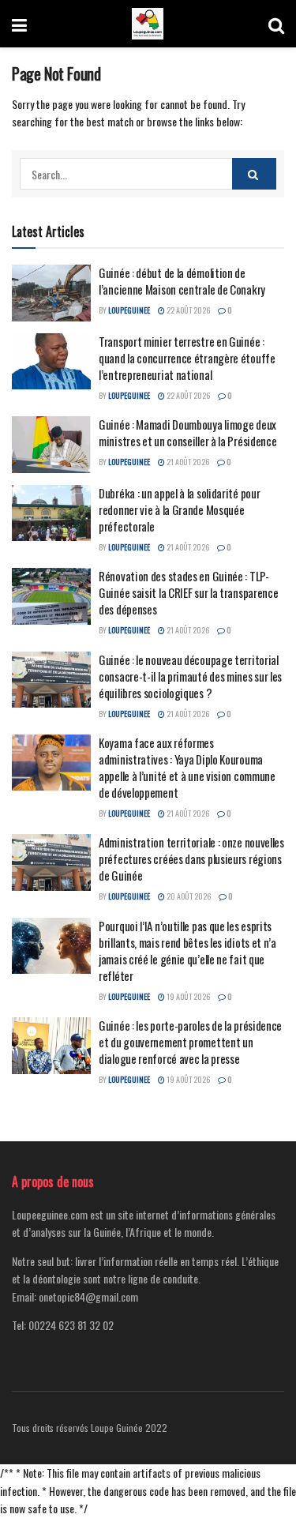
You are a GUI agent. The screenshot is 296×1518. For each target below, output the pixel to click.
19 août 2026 (187, 996)
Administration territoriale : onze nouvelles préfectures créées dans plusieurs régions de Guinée (191, 858)
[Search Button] (276, 23)
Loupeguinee (129, 310)
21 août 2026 (187, 462)
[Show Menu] (19, 23)
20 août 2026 (188, 896)
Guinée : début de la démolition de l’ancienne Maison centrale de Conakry (182, 281)
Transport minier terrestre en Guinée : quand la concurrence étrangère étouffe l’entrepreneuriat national (187, 358)
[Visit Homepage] (147, 23)
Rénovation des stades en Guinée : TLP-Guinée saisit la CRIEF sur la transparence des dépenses (188, 592)
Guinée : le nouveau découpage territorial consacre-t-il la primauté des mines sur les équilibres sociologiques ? (190, 676)
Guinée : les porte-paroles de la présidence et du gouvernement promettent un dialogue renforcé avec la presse (190, 1041)
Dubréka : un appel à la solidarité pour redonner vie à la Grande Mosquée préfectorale (179, 509)
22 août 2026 (187, 310)
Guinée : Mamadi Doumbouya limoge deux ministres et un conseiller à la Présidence (187, 432)
